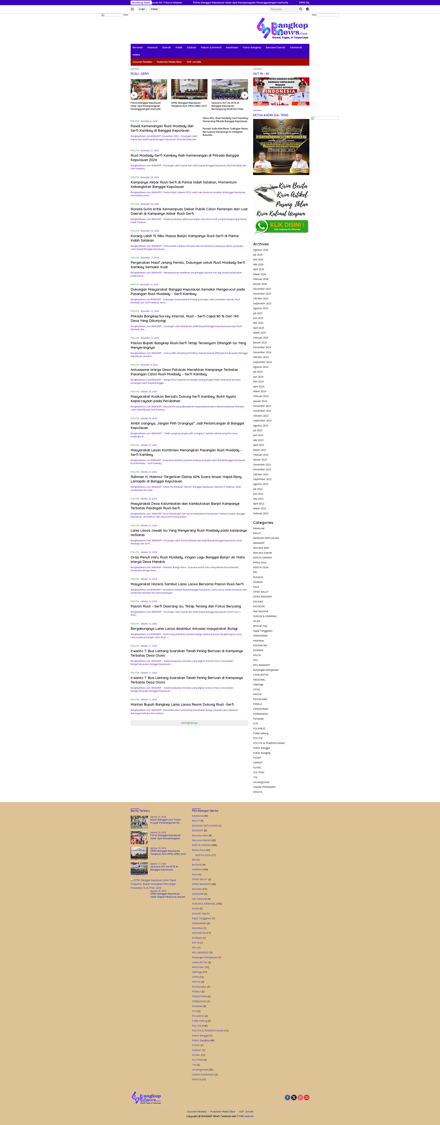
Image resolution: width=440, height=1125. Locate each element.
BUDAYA (258, 577)
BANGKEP (259, 543)
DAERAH (258, 582)
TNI (255, 777)
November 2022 (262, 469)
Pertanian (258, 718)
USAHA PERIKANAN (264, 787)
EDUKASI (258, 601)
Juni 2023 (258, 435)
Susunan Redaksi (142, 61)
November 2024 (262, 352)
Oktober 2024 (260, 357)
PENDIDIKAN (260, 708)
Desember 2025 (262, 288)
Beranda (138, 47)
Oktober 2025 (260, 298)
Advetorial (296, 47)
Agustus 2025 (260, 308)
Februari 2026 (260, 279)
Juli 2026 (257, 254)
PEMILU (257, 704)
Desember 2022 (262, 464)
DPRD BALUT (261, 591)
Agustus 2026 (260, 249)
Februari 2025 (260, 337)
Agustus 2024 (260, 366)
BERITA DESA (260, 567)
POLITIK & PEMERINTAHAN (269, 743)
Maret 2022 (259, 508)
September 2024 (262, 362)
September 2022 (262, 479)
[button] (300, 9)
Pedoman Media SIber (169, 61)
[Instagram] (300, 1098)
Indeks (154, 9)
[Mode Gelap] (307, 9)
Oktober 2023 (260, 415)
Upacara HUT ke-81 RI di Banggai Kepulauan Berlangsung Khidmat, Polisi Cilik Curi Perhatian (187, 106)
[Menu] (133, 9)
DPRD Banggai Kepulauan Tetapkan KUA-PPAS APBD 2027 (275, 2)
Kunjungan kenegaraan (266, 669)
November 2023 (262, 410)
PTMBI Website (245, 1116)
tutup (125, 15)
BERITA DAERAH (262, 557)
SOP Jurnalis (194, 61)
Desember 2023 (262, 405)
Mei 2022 (258, 498)
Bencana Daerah (275, 47)
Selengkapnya (189, 722)
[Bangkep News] (282, 28)
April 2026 (258, 269)
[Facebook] (287, 1098)
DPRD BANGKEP (262, 596)
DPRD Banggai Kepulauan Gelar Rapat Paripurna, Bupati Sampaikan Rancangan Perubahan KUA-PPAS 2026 (229, 106)
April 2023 (258, 445)
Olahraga (258, 684)
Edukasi (191, 47)
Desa (256, 586)
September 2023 (262, 420)
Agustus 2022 (260, 484)
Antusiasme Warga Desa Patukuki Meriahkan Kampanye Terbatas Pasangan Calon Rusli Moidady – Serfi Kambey (184, 371)
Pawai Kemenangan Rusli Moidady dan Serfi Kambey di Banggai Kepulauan (162, 128)
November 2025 (262, 293)
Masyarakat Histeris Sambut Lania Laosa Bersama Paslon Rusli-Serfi (188, 584)
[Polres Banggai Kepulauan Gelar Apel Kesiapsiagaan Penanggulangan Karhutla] (139, 837)
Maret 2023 (259, 450)
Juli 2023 (257, 430)
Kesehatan (232, 47)
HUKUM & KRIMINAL (265, 616)
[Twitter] (294, 1098)
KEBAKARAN (260, 635)
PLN (255, 723)
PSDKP (257, 757)
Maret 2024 (259, 391)
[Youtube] (306, 1098)
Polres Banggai (261, 747)
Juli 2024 (257, 371)
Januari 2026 (260, 283)
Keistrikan (258, 640)
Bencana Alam (261, 547)
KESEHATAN (260, 645)
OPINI (256, 689)
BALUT (257, 533)
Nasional (152, 47)
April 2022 (258, 503)
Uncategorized (261, 782)
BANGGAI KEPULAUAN (266, 538)
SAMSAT (258, 762)
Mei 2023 (258, 440)
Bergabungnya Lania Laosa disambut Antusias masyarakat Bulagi (184, 628)
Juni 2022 (258, 493)
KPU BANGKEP (261, 665)
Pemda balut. (260, 699)
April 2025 (258, 327)
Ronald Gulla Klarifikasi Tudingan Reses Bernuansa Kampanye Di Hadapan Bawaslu (225, 131)
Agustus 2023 (260, 425)
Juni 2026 (258, 259)
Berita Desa (259, 562)
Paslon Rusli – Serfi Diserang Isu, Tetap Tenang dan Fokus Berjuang (186, 606)
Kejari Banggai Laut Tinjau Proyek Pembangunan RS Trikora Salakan (165, 821)
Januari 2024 (260, 401)
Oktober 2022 (260, 474)
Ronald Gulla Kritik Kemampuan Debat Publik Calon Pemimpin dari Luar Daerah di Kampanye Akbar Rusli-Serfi (189, 211)
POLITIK (135, 121)
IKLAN (256, 621)
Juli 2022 (257, 489)
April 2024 (258, 386)
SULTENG (258, 772)
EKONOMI (259, 606)
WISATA (257, 792)
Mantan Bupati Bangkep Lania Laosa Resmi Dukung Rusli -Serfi (182, 704)
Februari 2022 (260, 513)
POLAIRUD (259, 728)
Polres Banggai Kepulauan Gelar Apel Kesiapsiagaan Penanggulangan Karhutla (182, 2)
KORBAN (258, 650)
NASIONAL (259, 679)
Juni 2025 (258, 318)
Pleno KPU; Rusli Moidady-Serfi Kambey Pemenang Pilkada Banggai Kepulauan (225, 120)
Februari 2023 (260, 454)
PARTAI (135, 284)
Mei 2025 (258, 322)
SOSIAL (257, 767)
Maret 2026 (259, 274)
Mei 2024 (258, 381)
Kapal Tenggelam (263, 630)
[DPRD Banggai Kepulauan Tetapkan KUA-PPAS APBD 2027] (149, 89)
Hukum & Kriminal (211, 47)
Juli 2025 (257, 313)
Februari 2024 (260, 396)
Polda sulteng (260, 733)
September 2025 (262, 303)
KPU (255, 660)
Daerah (166, 47)
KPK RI (257, 655)
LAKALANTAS (260, 674)
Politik (179, 47)
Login (142, 9)
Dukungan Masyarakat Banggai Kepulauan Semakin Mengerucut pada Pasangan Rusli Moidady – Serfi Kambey (188, 291)
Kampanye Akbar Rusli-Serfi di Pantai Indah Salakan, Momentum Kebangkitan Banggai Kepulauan (184, 184)
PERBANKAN (260, 713)
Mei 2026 (258, 264)
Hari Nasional (260, 611)
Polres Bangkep (252, 47)
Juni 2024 (258, 376)
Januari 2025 (260, 342)
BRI (255, 572)
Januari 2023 (260, 459)
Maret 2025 (259, 332)
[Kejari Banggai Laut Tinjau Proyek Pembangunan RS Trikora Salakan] (139, 822)
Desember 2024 (262, 347)
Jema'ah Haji (260, 625)
